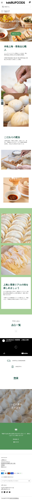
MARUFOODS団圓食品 (14, 498)
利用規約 (3, 465)
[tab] (16, 39)
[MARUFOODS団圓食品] (15, 2)
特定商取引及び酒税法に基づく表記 (8, 463)
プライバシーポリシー (5, 461)
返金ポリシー (3, 466)
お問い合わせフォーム (5, 489)
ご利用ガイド (3, 459)
